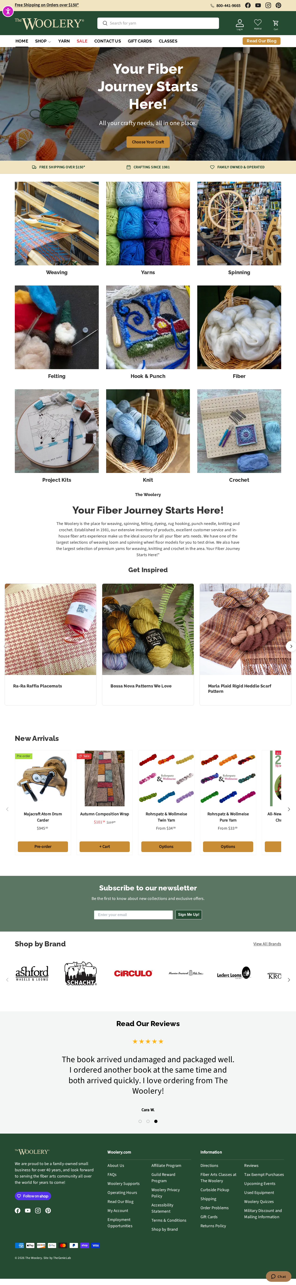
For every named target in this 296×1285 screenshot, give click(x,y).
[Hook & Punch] (148, 327)
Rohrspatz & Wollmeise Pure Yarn (228, 817)
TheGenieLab (62, 1258)
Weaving (57, 272)
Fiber (239, 376)
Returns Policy (213, 1226)
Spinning (239, 272)
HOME (21, 41)
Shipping (208, 1199)
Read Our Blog (120, 1202)
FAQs (112, 1175)
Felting (57, 376)
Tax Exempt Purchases (264, 1175)
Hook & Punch (148, 376)
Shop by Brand (164, 1229)
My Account (118, 1211)
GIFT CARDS (140, 41)
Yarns (148, 272)
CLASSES (168, 41)
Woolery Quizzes (259, 1202)
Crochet (239, 480)
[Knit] (148, 431)
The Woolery (33, 1258)
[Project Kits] (57, 431)
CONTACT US (107, 41)
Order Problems (214, 1208)
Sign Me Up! (188, 915)
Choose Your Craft (148, 142)
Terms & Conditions (168, 1220)
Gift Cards (209, 1217)
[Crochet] (239, 431)
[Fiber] (239, 327)
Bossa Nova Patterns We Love (141, 686)
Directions (209, 1165)
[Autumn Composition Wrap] (105, 778)
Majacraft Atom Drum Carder (43, 817)
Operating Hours (122, 1193)
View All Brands (267, 944)
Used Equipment (259, 1193)
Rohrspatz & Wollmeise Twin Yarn (166, 817)
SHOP (41, 41)
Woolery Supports (124, 1184)
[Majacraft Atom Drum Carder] (43, 778)
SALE (82, 41)
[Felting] (57, 327)
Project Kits (56, 480)
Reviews (251, 1165)
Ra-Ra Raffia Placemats (37, 686)
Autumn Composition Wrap (104, 814)
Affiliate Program (166, 1165)
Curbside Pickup (214, 1190)
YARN (64, 41)
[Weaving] (57, 224)
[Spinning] (239, 224)
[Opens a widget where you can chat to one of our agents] (278, 1277)
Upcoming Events (259, 1184)
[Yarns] (148, 224)
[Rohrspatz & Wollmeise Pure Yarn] (228, 778)
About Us (116, 1165)
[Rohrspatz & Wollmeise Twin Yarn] (166, 778)
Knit (148, 480)
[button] (276, 24)
